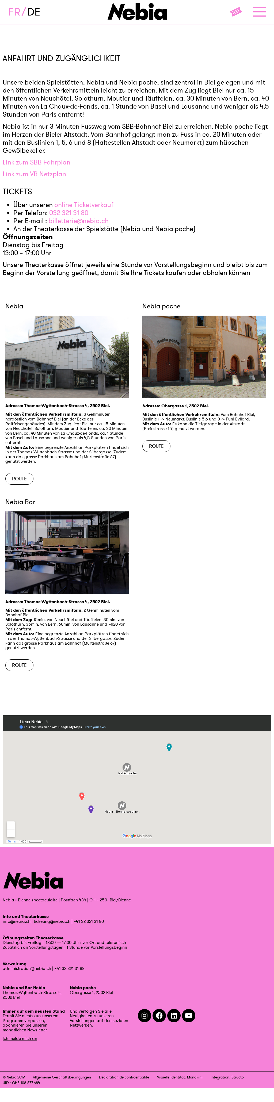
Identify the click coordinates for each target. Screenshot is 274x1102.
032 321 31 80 (68, 213)
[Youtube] (188, 1015)
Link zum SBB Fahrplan (36, 162)
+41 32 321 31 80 (89, 921)
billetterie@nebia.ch (78, 221)
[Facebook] (159, 1015)
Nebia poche (161, 306)
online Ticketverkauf (83, 205)
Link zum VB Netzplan (34, 174)
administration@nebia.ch (27, 968)
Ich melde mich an (20, 1038)
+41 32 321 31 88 (69, 968)
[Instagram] (144, 1015)
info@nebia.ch (17, 921)
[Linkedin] (174, 1015)
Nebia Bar (20, 502)
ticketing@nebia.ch (52, 921)
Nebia (14, 306)
